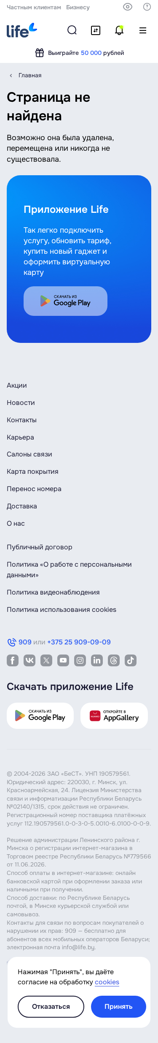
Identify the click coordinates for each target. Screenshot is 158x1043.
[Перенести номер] (95, 30)
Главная (30, 75)
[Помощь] (147, 7)
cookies (107, 982)
